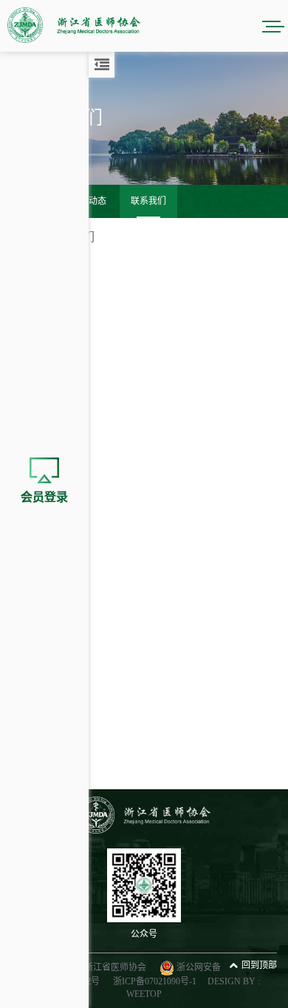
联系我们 (148, 201)
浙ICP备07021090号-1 (154, 981)
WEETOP (144, 994)
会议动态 (88, 201)
